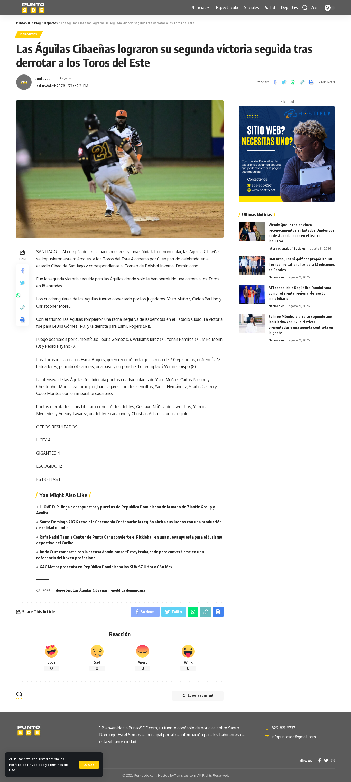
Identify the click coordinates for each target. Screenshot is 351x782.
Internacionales (280, 248)
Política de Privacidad (26, 764)
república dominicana (127, 590)
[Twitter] (326, 761)
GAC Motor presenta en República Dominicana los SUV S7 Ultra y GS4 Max (106, 566)
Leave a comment (200, 696)
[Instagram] (333, 761)
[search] (305, 7)
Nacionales (276, 277)
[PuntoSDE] (33, 7)
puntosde (42, 78)
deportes (63, 590)
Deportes (28, 34)
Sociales (300, 248)
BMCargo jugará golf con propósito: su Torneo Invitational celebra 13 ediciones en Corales (302, 264)
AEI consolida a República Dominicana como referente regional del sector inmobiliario (300, 292)
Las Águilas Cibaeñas (90, 590)
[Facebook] (319, 761)
